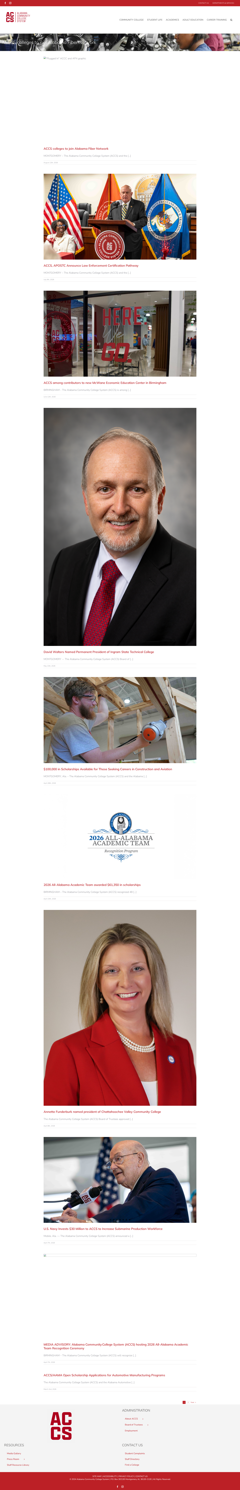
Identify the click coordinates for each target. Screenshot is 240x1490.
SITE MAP (96, 1476)
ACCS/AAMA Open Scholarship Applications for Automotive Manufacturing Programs (104, 1375)
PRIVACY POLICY (126, 1476)
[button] (231, 19)
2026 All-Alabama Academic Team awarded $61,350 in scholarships (92, 885)
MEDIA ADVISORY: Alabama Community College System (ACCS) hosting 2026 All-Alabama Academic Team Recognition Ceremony (116, 1346)
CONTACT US (142, 1476)
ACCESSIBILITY (110, 1476)
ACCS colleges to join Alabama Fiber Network (76, 149)
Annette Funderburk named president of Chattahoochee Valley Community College (102, 1112)
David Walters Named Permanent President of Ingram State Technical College (99, 652)
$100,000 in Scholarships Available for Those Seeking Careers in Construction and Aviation (108, 769)
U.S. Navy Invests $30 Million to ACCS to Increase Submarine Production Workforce (103, 1229)
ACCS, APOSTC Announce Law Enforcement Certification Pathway (91, 265)
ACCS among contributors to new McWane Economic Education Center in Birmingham (105, 383)
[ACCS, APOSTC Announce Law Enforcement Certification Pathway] (120, 217)
